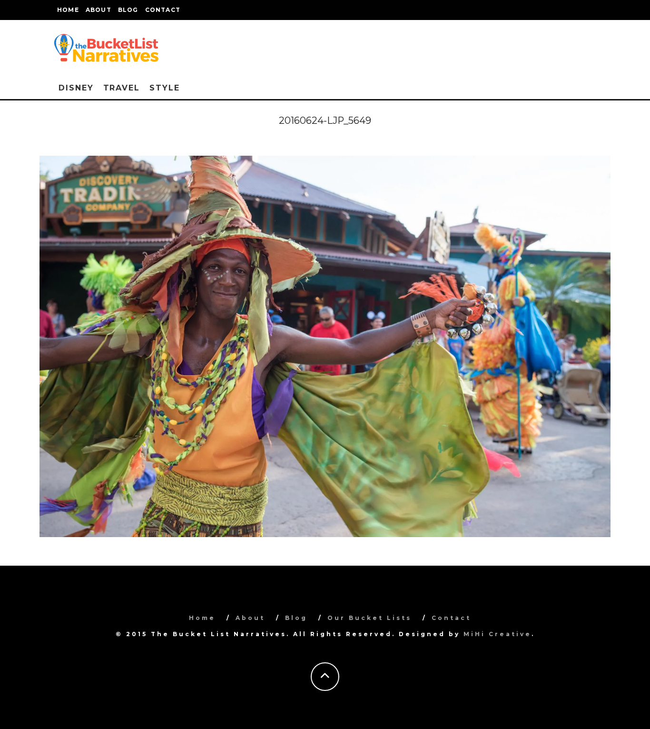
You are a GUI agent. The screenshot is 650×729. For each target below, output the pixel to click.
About (98, 9)
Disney (76, 87)
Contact (162, 9)
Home (68, 9)
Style (164, 87)
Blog (128, 9)
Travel (121, 87)
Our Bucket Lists (369, 617)
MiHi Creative (497, 634)
